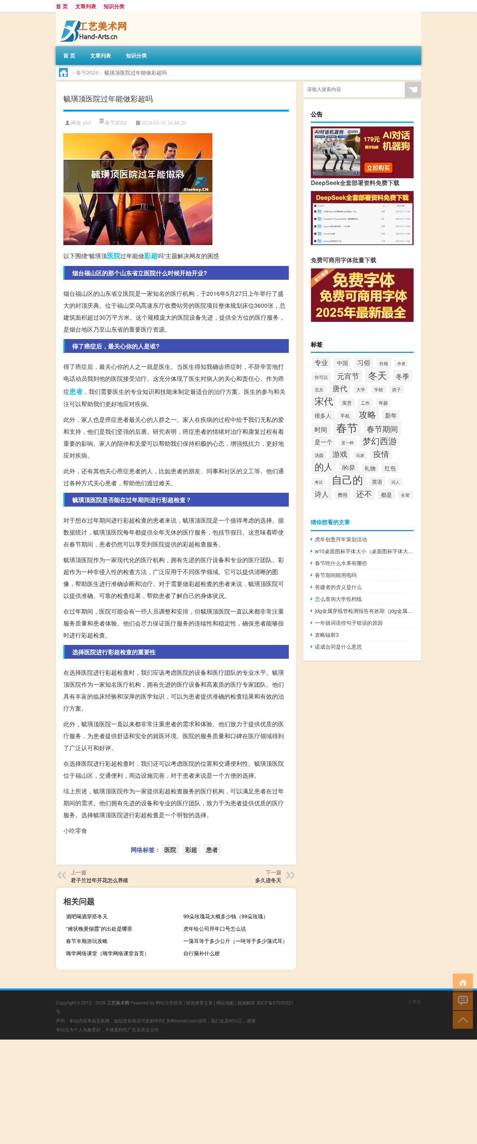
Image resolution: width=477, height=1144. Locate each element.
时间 (321, 429)
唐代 (339, 388)
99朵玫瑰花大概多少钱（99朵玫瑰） (225, 916)
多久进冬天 (268, 880)
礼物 (370, 468)
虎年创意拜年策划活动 (341, 539)
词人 (395, 482)
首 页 (62, 6)
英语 (377, 481)
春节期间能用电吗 (336, 575)
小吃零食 (75, 830)
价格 (383, 363)
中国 (342, 363)
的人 (324, 466)
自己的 (347, 479)
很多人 (323, 415)
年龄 (383, 402)
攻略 (367, 414)
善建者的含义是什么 (338, 586)
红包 (390, 468)
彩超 (151, 255)
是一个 (323, 442)
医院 (113, 255)
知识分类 (114, 6)
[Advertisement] (223, 1092)
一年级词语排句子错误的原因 (349, 622)
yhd (87, 123)
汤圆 (319, 455)
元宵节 (348, 375)
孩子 (396, 389)
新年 (391, 415)
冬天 (377, 375)
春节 (347, 427)
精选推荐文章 (199, 1002)
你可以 (321, 377)
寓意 (347, 402)
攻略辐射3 (327, 634)
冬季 (402, 376)
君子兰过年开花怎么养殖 (99, 880)
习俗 (363, 362)
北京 (319, 389)
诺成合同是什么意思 (338, 646)
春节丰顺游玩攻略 (87, 940)
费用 (342, 494)
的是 (349, 467)
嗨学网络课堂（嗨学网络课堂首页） (107, 953)
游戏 (339, 453)
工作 (365, 403)
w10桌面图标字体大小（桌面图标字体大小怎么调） (364, 551)
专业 (321, 362)
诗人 (322, 494)
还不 (364, 493)
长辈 (405, 495)
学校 (378, 389)
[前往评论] (461, 1000)
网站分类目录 (169, 1002)
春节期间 (382, 428)
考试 (319, 482)
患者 (76, 391)
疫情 (381, 453)
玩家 (360, 455)
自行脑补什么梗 (201, 953)
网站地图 (225, 1002)
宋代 (324, 400)
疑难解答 (246, 1002)
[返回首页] (461, 982)
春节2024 (87, 72)
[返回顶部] (461, 1019)
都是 (386, 494)
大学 (360, 389)
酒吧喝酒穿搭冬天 (87, 916)
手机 (345, 415)
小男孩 (414, 1001)
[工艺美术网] (95, 14)
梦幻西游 (380, 440)
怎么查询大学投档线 (338, 598)
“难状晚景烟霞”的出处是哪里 (99, 928)
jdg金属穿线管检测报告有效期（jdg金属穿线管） (364, 610)
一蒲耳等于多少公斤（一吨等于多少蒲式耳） (235, 940)
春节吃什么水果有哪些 (341, 563)
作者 (401, 363)
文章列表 (85, 6)
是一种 (347, 442)
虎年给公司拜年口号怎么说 (214, 928)
